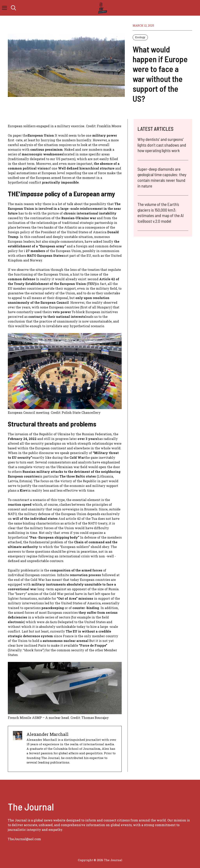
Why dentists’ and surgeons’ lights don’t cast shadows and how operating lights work (162, 145)
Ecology (140, 37)
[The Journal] (101, 8)
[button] (13, 8)
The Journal (113, 860)
